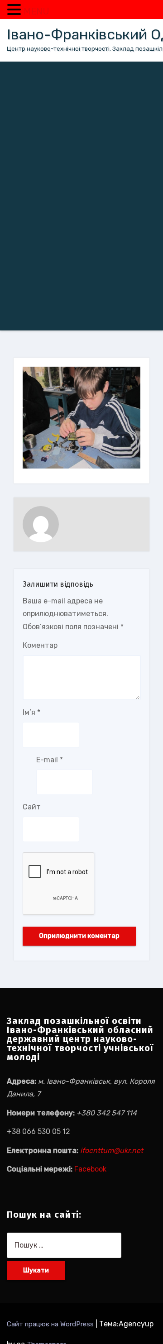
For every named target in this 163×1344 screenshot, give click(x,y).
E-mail (49, 760)
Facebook (90, 1169)
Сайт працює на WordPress (51, 1324)
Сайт (32, 807)
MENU (36, 11)
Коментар (40, 645)
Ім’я (31, 712)
